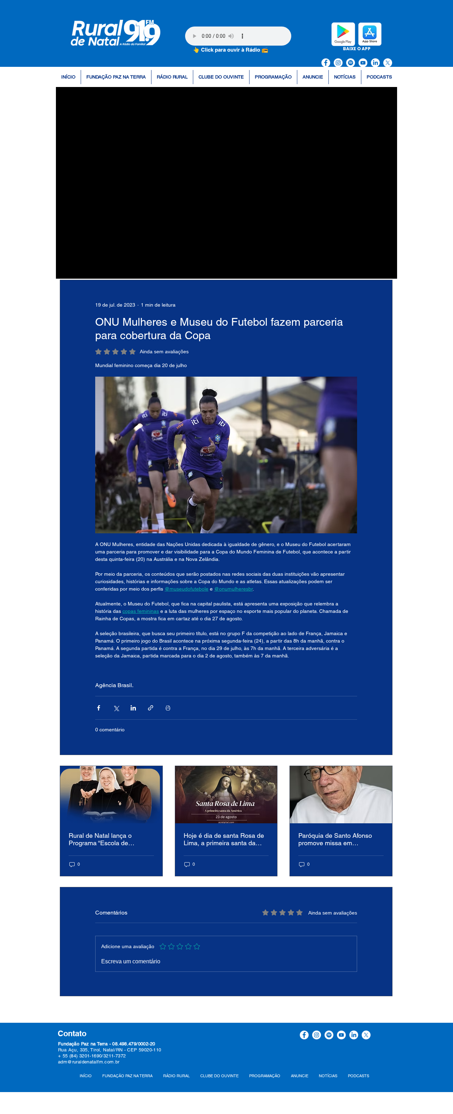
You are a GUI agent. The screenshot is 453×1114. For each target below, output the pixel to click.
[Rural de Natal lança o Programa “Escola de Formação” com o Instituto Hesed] (111, 794)
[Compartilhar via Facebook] (98, 707)
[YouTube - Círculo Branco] (363, 62)
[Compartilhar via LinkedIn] (133, 707)
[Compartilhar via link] (150, 707)
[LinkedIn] (375, 62)
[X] (387, 62)
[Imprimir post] (168, 707)
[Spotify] (350, 62)
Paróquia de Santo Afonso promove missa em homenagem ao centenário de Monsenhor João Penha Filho (340, 839)
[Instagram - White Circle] (338, 62)
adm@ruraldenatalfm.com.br (89, 1061)
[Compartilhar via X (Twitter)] (116, 707)
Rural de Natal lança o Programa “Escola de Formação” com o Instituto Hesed (105, 839)
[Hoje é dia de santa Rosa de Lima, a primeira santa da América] (226, 794)
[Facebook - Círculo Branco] (325, 62)
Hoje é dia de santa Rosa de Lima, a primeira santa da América (224, 839)
